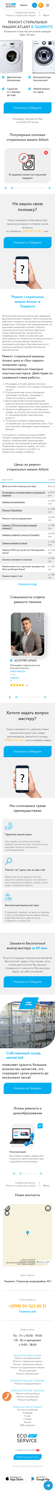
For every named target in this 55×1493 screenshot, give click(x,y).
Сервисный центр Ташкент (27, 1406)
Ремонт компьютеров (27, 1393)
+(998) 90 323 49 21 (33, 231)
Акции (27, 1422)
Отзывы (27, 1419)
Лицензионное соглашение (27, 1261)
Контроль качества (27, 1409)
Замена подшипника (13, 502)
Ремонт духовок (27, 1370)
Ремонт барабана (12, 510)
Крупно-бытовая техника (27, 1355)
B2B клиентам (27, 1425)
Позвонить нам (27, 1311)
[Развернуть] (48, 1208)
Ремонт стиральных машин (21, 15)
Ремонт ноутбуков (27, 1399)
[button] (12, 188)
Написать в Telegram (28, 108)
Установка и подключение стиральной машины (23, 494)
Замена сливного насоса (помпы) (20, 535)
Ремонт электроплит (27, 1373)
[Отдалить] (7, 1213)
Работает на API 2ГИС (28, 1259)
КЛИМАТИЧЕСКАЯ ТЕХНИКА (27, 1380)
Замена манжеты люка (14, 543)
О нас (27, 1416)
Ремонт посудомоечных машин (27, 1367)
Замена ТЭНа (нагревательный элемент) (19, 527)
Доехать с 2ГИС (44, 1262)
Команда (27, 1412)
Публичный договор (27, 1457)
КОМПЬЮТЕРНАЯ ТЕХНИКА (27, 1390)
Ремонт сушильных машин (27, 1364)
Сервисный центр (25, 12)
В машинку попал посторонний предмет (27, 176)
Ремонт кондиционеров (27, 1383)
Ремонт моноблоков (27, 1396)
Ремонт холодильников (27, 1358)
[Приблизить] (7, 1208)
